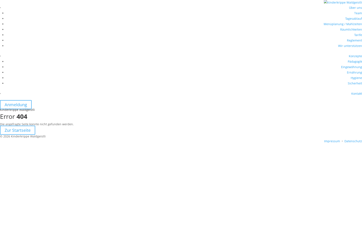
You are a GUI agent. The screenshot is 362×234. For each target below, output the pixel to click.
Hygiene (356, 78)
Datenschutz (353, 141)
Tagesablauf (353, 19)
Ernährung (354, 72)
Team (358, 13)
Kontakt (356, 94)
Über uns (355, 8)
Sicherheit (355, 83)
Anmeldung (16, 104)
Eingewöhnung (351, 67)
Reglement (354, 40)
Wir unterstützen (350, 46)
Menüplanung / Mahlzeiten (343, 24)
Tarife (358, 35)
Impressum (332, 141)
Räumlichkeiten (351, 29)
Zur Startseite (18, 130)
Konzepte (355, 56)
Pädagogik (355, 61)
